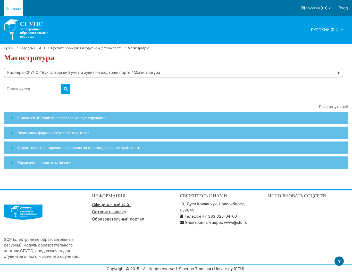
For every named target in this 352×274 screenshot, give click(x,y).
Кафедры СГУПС (32, 48)
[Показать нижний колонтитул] (339, 261)
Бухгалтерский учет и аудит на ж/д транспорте (86, 48)
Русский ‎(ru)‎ (325, 29)
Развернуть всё (333, 106)
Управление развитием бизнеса (44, 162)
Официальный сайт (111, 204)
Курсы (9, 48)
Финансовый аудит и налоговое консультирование (61, 117)
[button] (316, 8)
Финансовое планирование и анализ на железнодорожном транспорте (79, 147)
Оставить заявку (109, 211)
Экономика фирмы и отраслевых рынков (53, 132)
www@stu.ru (235, 222)
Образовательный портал (118, 219)
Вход (343, 8)
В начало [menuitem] (13, 8)
